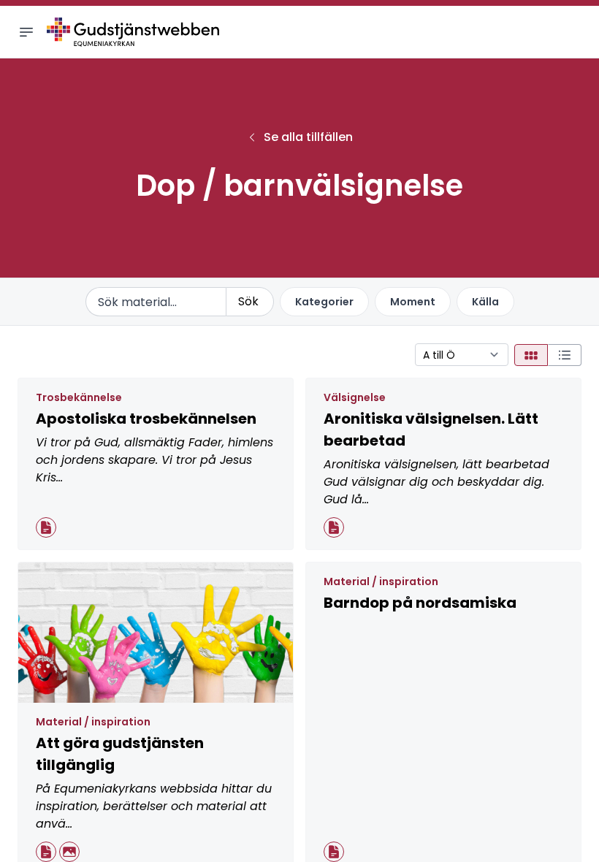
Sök (248, 301)
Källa (485, 301)
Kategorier (324, 301)
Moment (412, 301)
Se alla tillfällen (308, 137)
